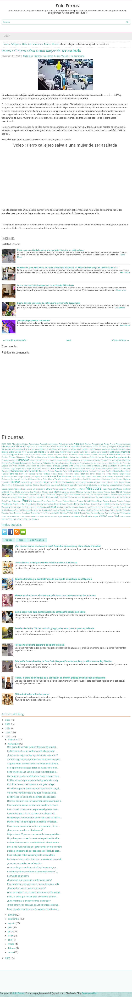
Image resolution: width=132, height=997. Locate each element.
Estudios (116, 471)
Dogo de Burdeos (34, 468)
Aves (60, 449)
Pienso (59, 501)
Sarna (87, 507)
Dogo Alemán (21, 468)
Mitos (12, 492)
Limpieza (16, 489)
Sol (79, 510)
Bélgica (18, 452)
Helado (73, 479)
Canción (50, 455)
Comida (109, 457)
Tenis (43, 513)
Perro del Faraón (119, 497)
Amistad (60, 447)
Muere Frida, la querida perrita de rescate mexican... (32, 821)
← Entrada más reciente (14, 340)
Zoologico (27, 519)
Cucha (97, 460)
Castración (102, 455)
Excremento (125, 471)
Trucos (101, 513)
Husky (53, 482)
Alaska (119, 444)
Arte (25, 449)
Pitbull (87, 501)
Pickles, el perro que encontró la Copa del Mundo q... (33, 780)
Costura (38, 460)
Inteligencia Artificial (92, 482)
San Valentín (73, 507)
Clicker (66, 457)
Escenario (43, 471)
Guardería (109, 477)
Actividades (53, 444)
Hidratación (105, 479)
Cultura (127, 460)
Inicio (6, 36)
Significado (46, 510)
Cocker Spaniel (75, 457)
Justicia (36, 485)
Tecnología (26, 513)
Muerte (57, 492)
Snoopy (62, 510)
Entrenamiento (31, 471)
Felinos (39, 474)
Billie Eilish (49, 452)
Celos (128, 455)
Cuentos (104, 460)
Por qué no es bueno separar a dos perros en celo (39, 645)
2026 (7, 720)
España (58, 471)
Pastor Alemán (123, 494)
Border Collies (90, 452)
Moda (17, 492)
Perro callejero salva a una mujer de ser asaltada (41, 51)
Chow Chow (42, 457)
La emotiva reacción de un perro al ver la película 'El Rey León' (45, 285)
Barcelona (126, 449)
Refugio (87, 504)
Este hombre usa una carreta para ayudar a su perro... (33, 805)
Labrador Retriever (77, 485)
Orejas (59, 495)
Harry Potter (42, 479)
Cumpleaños (7, 463)
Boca (57, 452)
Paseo (113, 495)
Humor (46, 482)
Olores (53, 495)
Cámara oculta (31, 454)
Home (6, 44)
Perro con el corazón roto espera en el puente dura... (33, 809)
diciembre (13, 739)
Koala (47, 485)
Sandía (81, 507)
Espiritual (67, 471)
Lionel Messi (26, 489)
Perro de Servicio (103, 497)
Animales (75, 446)
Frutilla (115, 474)
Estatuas (92, 471)
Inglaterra (79, 482)
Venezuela (49, 516)
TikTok (70, 513)
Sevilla (4, 510)
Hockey (24, 482)
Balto (92, 449)
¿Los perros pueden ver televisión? (24, 863)
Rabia (33, 504)
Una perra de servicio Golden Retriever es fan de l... (32, 747)
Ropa (24, 507)
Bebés (11, 452)
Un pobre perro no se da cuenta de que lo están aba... (33, 838)
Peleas (43, 497)
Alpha (29, 447)
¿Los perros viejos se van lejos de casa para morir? (32, 755)
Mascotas (38, 44)
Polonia (120, 501)
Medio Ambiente (109, 489)
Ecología (69, 468)
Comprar (5, 460)
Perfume (85, 497)
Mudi (51, 492)
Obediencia (23, 495)
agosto (11, 923)
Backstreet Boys (74, 449)
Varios (27, 516)
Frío (103, 474)
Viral (116, 516)
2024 (7, 728)
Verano (66, 516)
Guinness (6, 479)
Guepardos (118, 477)
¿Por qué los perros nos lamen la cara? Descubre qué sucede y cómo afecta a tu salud (58, 546)
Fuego (121, 474)
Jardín (4, 485)
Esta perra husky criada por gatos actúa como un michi (34, 846)
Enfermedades (16, 471)
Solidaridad (85, 510)
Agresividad (97, 444)
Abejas (25, 444)
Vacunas (20, 516)
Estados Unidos (79, 471)
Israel (110, 482)
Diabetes (48, 466)
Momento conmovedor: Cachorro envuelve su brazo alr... (35, 859)
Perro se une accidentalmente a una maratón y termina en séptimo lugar (50, 250)
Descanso (74, 463)
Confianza (13, 460)
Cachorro (125, 452)
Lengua (113, 485)
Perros (47, 44)
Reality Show (48, 504)
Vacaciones (11, 516)
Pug (23, 504)
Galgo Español (24, 477)
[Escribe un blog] (6, 238)
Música (79, 492)
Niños (119, 492)
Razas (40, 504)
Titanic (83, 513)
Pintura (73, 501)
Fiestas (54, 474)
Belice (23, 452)
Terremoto (49, 513)
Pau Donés (27, 497)
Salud (52, 507)
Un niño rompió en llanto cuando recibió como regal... (33, 788)
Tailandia (126, 510)
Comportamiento (121, 457)
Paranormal (105, 495)
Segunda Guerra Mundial (100, 507)
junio (10, 931)
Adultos (88, 444)
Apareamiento (123, 446)
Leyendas (126, 485)
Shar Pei (18, 510)
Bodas (62, 452)
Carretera (73, 455)
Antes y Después (109, 447)
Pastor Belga (7, 497)
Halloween (32, 479)
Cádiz (4, 455)
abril (10, 940)
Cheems (12, 457)
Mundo (72, 492)
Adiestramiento (66, 444)
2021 (7, 958)
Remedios (126, 504)
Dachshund (37, 463)
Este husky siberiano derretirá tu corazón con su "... (32, 871)
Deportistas (64, 463)
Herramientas (94, 479)
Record (57, 504)
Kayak (42, 485)
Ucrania (126, 513)
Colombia (99, 457)
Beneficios (39, 452)
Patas (15, 497)
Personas (37, 501)
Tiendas (63, 513)
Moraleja (37, 492)
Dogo (13, 468)
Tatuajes (17, 513)
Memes (119, 489)
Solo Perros (67, 5)
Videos (55, 44)
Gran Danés (86, 477)
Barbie (119, 449)
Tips (76, 512)
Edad (83, 468)
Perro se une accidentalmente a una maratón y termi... (33, 826)
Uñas (4, 516)
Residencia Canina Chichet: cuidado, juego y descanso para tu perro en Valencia (54, 628)
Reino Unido (102, 504)
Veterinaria (75, 516)
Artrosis (31, 449)
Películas (50, 497)
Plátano (93, 501)
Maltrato (48, 489)
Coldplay (85, 457)
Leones (119, 485)
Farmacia (23, 474)
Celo (123, 455)
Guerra (127, 476)
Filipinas (61, 474)
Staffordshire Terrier (108, 510)
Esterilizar (100, 471)
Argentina (6, 449)
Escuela (51, 471)
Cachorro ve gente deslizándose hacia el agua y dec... (33, 776)
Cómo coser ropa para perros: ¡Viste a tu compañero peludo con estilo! (50, 612)
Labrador (65, 485)
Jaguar (122, 482)
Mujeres (65, 492)
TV (121, 513)
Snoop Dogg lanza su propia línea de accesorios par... (34, 759)
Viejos (111, 516)
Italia (116, 482)
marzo (11, 944)
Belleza (30, 452)
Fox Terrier (90, 474)
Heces (67, 479)
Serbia (127, 507)
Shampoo (11, 510)
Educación (101, 468)
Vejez (42, 516)
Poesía (113, 501)
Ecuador (76, 468)
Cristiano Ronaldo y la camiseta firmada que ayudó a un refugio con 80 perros (53, 579)
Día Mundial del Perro (118, 463)
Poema (106, 501)
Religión (119, 504)
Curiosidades (19, 463)
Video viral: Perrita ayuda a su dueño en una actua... (32, 792)
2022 (4, 444)
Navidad (88, 492)
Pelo (57, 497)
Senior (122, 507)
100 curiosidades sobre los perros (32, 694)
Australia (39, 449)
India (72, 482)
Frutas (108, 474)
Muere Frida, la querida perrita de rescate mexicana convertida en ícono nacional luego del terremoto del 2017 (68, 267)
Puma (28, 504)
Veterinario (86, 516)
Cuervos (111, 460)
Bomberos (69, 452)
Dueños (61, 468)
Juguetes (28, 485)
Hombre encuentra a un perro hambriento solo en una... (34, 892)
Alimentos (21, 446)
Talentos (5, 513)
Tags (21, 540)
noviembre (13, 744)
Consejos (23, 460)
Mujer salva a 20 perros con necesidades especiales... (34, 834)
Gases (44, 477)
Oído (37, 495)
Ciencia (59, 457)
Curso (28, 463)
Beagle (5, 452)
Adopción (79, 444)
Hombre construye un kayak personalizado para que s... (34, 801)
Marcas (75, 489)
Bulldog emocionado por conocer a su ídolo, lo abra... (34, 851)
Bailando (85, 449)
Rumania (40, 507)
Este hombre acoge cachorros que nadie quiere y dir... (33, 884)
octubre (12, 915)
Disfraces (96, 466)
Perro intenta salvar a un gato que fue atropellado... (32, 772)
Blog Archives (37, 540)
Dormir (53, 468)
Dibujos (56, 466)
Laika (94, 485)
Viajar (95, 516)
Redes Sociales (68, 504)
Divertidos (122, 466)
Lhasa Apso (7, 489)
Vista (128, 516)
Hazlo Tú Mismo (56, 479)
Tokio (88, 513)
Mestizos (126, 489)
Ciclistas (51, 457)
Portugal (127, 501)
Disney (104, 466)
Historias (26, 44)
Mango (55, 489)
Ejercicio (109, 468)
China (33, 457)
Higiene (126, 479)
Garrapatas (35, 477)
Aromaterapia (17, 449)
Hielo (113, 479)
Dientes (64, 466)
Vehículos (35, 516)
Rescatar (6, 507)
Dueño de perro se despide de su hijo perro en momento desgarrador (48, 303)
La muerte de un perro (18, 876)
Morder (45, 492)
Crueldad (73, 460)
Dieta (71, 466)
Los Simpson (38, 489)
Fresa (98, 474)
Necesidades (97, 492)
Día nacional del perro (35, 466)
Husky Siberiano (63, 482)
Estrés (108, 471)
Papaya (97, 495)
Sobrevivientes (71, 510)
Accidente (44, 444)
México (5, 492)
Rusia (46, 507)
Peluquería (69, 497)
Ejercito (117, 468)
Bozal (104, 452)
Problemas (7, 504)
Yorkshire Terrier (15, 519)
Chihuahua (20, 457)
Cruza (79, 460)
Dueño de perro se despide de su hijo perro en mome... (34, 817)
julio (10, 927)
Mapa (69, 489)
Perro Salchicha (13, 501)
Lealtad (106, 485)
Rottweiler (31, 507)
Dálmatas (47, 463)
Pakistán (89, 495)
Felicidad (31, 474)
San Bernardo (62, 507)
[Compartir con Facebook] (13, 238)
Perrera (92, 497)
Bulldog (116, 452)
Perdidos (77, 497)
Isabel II (104, 482)
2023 (9, 444)
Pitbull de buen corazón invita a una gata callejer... (31, 784)
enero (11, 952)
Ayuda (64, 449)
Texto (56, 513)
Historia (5, 482)
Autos (45, 449)
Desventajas (85, 463)
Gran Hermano (98, 477)
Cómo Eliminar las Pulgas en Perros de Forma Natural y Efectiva (46, 562)
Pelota (62, 497)
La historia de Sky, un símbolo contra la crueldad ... (32, 751)
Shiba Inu (37, 510)
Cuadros (86, 460)
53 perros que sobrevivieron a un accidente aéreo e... (33, 763)
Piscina (80, 501)
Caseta (94, 455)
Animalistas (86, 446)
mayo (11, 935)
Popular (8, 540)
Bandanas (106, 449)
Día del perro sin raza (99, 463)
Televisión (35, 513)
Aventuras (53, 449)
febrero (11, 948)
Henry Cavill (82, 479)
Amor (67, 446)
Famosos (13, 473)
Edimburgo (90, 468)
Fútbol (14, 476)
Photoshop (51, 501)
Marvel (82, 489)
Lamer (100, 485)
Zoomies (35, 519)
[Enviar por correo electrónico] (3, 238)
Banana (98, 449)
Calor (20, 454)
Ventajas (58, 516)
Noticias (6, 494)
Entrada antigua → (120, 340)
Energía (5, 471)
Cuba (92, 460)
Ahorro (112, 444)
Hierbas (119, 479)
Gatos (50, 476)
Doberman (6, 468)
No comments (77, 56)
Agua (106, 444)
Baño (113, 449)
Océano (32, 495)
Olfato (47, 495)
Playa (99, 501)
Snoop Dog (55, 510)
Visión (122, 516)
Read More (125, 272)
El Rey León (125, 468)
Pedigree (36, 497)
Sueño (119, 510)
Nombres (126, 492)
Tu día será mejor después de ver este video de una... (33, 905)
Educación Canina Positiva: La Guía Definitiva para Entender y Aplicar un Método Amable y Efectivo (63, 661)
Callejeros (16, 44)
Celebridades (113, 454)
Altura (34, 447)
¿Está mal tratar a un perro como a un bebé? (29, 900)
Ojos (42, 494)
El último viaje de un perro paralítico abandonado (31, 797)
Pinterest (66, 501)
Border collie (79, 452)
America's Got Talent (47, 447)
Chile (28, 457)
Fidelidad (46, 474)
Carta (80, 454)
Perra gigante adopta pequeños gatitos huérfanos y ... (33, 909)
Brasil (110, 452)
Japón (127, 482)
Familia (5, 474)
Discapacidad (85, 466)
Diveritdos (112, 466)
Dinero (76, 466)
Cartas (87, 454)
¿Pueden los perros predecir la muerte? (26, 888)
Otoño (71, 495)
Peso (44, 501)
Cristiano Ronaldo (62, 460)
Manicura (62, 489)
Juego (21, 485)
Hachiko (24, 479)
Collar (92, 457)
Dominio (45, 468)
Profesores (17, 504)
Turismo (108, 513)
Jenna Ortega (13, 485)
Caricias (65, 455)
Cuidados (119, 460)
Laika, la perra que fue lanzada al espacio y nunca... (32, 896)
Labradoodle (56, 485)
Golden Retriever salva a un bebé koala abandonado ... (34, 842)
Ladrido (88, 485)
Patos (20, 497)
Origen (65, 495)
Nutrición (14, 495)
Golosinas (76, 477)
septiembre (13, 919)
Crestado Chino (48, 460)
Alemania (126, 444)
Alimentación (8, 446)
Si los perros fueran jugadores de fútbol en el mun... (32, 767)
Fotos (82, 473)
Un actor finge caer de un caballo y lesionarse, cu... (32, 867)
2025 (7, 724)
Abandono (16, 444)
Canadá (42, 455)
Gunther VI (15, 479)
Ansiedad (97, 447)
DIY (128, 466)
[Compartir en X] (10, 238)
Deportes (56, 463)
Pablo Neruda (79, 495)
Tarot (11, 513)
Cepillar (5, 457)
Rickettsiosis (16, 507)
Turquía (115, 513)
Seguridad (115, 507)
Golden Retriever (62, 476)
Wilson (5, 519)
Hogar (30, 482)
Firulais (69, 474)
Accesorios (34, 444)
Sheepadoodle (27, 510)
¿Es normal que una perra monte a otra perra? (29, 880)
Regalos (94, 504)
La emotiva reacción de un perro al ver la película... (32, 813)
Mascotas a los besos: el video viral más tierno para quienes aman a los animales (55, 595)
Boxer (99, 452)
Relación (111, 504)
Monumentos (27, 492)
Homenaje (38, 482)
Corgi (32, 460)
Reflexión (79, 504)
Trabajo (94, 513)
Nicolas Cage (109, 492)
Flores (76, 474)
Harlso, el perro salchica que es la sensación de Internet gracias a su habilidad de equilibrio (60, 677)
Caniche (57, 455)
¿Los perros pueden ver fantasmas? (33, 320)
